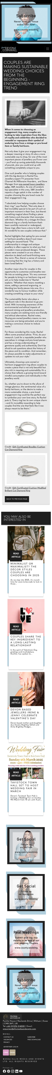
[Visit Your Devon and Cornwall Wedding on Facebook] (5, 1071)
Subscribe (31, 1037)
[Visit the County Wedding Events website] (6, 1052)
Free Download (34, 1039)
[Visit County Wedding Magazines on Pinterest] (9, 1071)
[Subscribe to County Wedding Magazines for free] (26, 23)
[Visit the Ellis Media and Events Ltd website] (12, 1017)
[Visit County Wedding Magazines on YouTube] (21, 1071)
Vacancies (8, 1039)
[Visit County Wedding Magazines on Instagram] (13, 1071)
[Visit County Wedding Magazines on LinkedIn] (17, 1071)
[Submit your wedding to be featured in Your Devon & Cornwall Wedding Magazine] (26, 939)
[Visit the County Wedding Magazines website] (12, 1052)
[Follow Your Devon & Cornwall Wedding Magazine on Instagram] (26, 892)
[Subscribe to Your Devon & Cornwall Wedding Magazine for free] (26, 986)
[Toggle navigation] (47, 48)
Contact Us (8, 1037)
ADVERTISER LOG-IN (11, 1047)
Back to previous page (17, 499)
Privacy (7, 1042)
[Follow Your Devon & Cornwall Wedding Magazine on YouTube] (26, 845)
